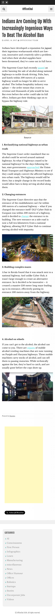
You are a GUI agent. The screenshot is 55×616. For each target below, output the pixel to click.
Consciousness (14, 543)
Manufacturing (15, 560)
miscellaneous (14, 564)
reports (31, 347)
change (25, 216)
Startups (11, 586)
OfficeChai (27, 9)
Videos (10, 599)
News (9, 569)
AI (8, 538)
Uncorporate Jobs (16, 595)
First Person (13, 547)
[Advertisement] (24, 464)
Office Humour (15, 573)
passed (41, 67)
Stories (12, 416)
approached (33, 167)
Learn (10, 556)
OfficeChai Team (29, 40)
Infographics (13, 551)
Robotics (11, 582)
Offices (10, 577)
